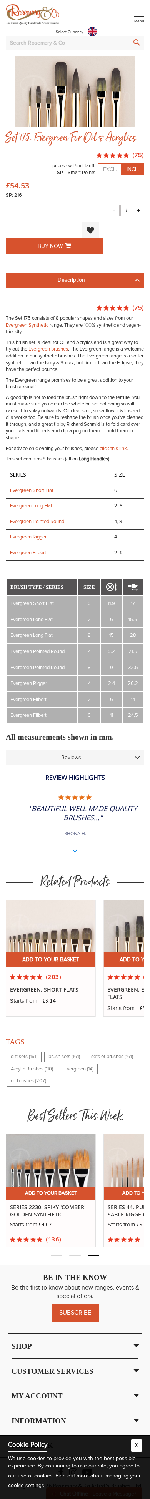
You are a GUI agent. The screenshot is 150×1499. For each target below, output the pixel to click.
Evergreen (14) (78, 1069)
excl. (110, 169)
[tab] (75, 280)
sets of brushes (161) (112, 1056)
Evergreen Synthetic (27, 325)
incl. (133, 169)
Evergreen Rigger (28, 537)
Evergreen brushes (48, 349)
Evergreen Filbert (28, 552)
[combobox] (75, 43)
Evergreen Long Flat (31, 506)
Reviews (71, 757)
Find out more (72, 1476)
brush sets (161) (64, 1056)
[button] (90, 230)
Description (71, 280)
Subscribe (75, 1313)
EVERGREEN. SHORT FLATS (44, 989)
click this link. (114, 448)
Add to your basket (50, 959)
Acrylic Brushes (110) (32, 1069)
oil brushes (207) (28, 1081)
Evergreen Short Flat (31, 490)
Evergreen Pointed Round (37, 521)
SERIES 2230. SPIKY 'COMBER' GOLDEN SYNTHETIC (47, 1211)
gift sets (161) (24, 1056)
